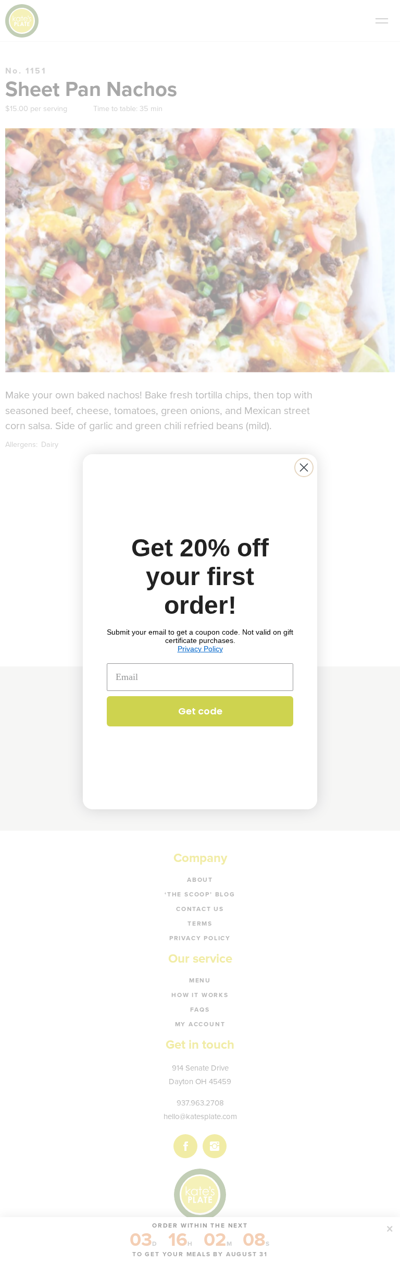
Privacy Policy (200, 649)
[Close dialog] (304, 467)
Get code (200, 711)
